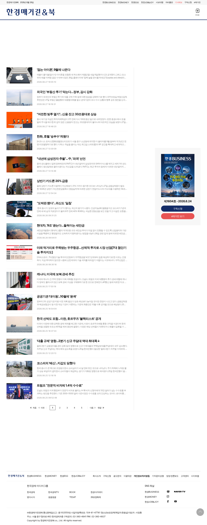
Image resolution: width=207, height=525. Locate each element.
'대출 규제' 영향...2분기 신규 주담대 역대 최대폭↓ (68, 341)
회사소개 (97, 476)
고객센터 (185, 476)
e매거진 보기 (177, 216)
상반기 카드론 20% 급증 (52, 181)
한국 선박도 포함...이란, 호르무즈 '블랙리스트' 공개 (69, 318)
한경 (109, 2)
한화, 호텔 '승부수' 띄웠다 (53, 136)
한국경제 (31, 492)
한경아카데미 (96, 492)
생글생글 (52, 497)
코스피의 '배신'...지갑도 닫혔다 (56, 363)
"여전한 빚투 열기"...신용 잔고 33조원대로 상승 (66, 114)
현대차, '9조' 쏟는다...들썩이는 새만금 (60, 225)
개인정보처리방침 (142, 476)
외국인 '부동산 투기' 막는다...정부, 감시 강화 (64, 92)
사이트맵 (195, 476)
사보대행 (159, 2)
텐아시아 (31, 497)
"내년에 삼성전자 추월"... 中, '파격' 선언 (61, 158)
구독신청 (188, 2)
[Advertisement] (103, 43)
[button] (197, 12)
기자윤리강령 (158, 476)
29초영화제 (96, 497)
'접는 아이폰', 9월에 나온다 (53, 69)
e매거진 (197, 2)
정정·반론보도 (172, 476)
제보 (178, 2)
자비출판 (169, 2)
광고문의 (117, 476)
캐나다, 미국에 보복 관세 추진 (55, 274)
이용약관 (128, 476)
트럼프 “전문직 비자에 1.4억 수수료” (60, 385)
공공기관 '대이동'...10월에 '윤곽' (56, 296)
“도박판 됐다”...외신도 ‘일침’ (54, 203)
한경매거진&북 (12, 2)
